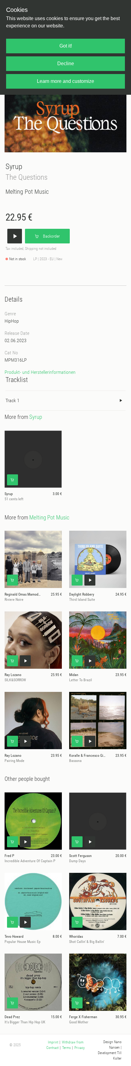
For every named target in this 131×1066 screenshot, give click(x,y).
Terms (66, 1048)
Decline (65, 63)
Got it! (65, 45)
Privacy (79, 1048)
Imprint (53, 1042)
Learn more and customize (65, 81)
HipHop (12, 321)
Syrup (13, 166)
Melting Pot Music (27, 191)
